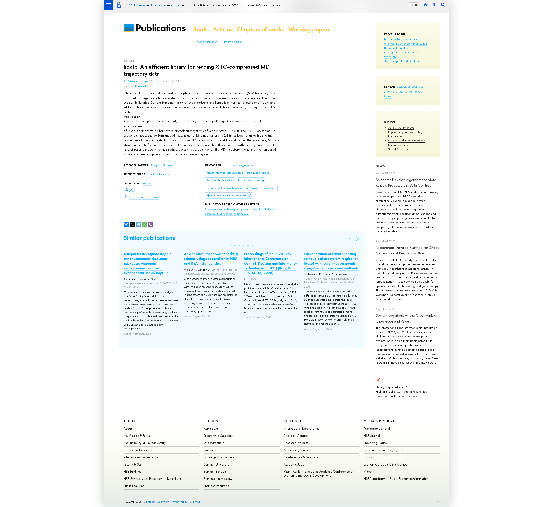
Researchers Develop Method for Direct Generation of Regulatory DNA (407, 250)
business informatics (396, 39)
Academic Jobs (294, 464)
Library (368, 457)
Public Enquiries (134, 486)
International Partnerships (141, 457)
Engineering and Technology (406, 132)
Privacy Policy (179, 502)
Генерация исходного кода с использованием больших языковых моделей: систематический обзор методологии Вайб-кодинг (147, 263)
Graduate (210, 450)
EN (416, 4)
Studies (211, 421)
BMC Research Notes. (136, 81)
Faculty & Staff (134, 464)
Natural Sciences (398, 145)
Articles (222, 29)
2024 (422, 87)
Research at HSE (233, 42)
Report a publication (206, 42)
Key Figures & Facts (137, 436)
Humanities (395, 136)
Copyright (163, 502)
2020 (409, 92)
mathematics (410, 52)
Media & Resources (381, 421)
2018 (424, 92)
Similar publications (149, 238)
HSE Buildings (132, 471)
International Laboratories (301, 428)
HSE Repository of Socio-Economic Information (396, 479)
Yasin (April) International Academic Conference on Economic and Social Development (319, 473)
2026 (407, 87)
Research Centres (296, 436)
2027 (400, 87)
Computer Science (162, 165)
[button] (231, 245)
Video (368, 471)
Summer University (216, 464)
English (147, 183)
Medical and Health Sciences (406, 140)
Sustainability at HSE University (145, 443)
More (387, 96)
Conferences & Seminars (301, 457)
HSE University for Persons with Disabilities (152, 479)
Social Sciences (398, 149)
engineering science (397, 43)
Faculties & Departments (140, 450)
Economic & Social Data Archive (385, 464)
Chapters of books (260, 29)
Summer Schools (215, 471)
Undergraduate (214, 443)
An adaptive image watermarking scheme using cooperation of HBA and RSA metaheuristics (211, 258)
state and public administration (403, 61)
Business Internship (216, 486)
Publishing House (375, 443)
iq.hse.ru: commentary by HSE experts (389, 450)
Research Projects (296, 443)
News (380, 166)
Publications (160, 27)
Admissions (211, 428)
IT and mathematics (396, 48)
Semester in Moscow (218, 479)
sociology (390, 56)
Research (293, 421)
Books (201, 29)
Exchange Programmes (219, 457)
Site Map (194, 502)
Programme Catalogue (219, 436)
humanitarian (419, 43)
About (130, 421)
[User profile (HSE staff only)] (434, 5)
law (411, 48)
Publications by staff (378, 428)
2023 (387, 92)
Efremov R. (141, 86)
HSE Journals (372, 436)
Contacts (149, 502)
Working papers (309, 29)
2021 (402, 92)
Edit (438, 500)
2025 (415, 87)
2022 (394, 92)
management (392, 52)
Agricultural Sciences (401, 127)
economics (417, 39)
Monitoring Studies (297, 450)
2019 (417, 92)
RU (411, 4)
